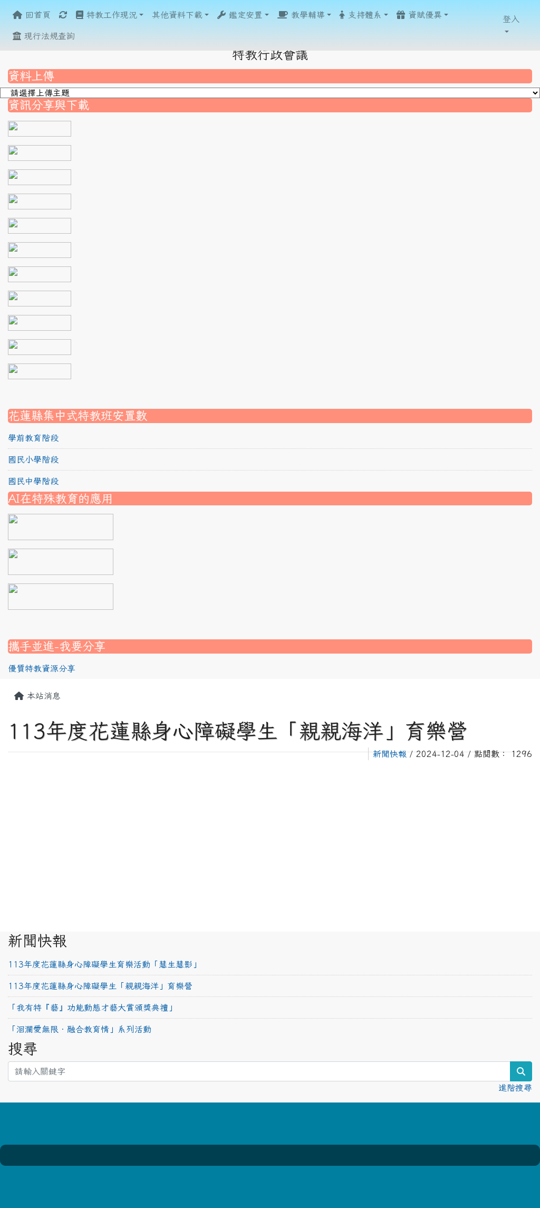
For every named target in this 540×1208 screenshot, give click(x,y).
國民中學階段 (33, 481)
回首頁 (36, 15)
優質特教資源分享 (41, 668)
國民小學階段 (33, 459)
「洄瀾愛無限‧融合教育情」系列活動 (79, 1029)
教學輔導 (306, 15)
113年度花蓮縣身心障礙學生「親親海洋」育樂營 (100, 986)
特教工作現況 (110, 15)
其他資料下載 (177, 15)
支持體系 (363, 15)
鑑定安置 (244, 15)
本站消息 (42, 696)
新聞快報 (390, 754)
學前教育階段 (33, 438)
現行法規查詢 (48, 36)
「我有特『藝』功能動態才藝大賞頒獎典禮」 (92, 1007)
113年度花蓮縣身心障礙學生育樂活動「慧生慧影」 (104, 964)
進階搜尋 (515, 1088)
